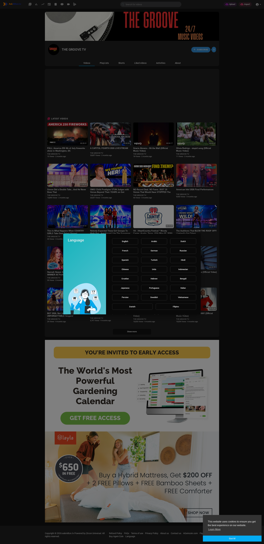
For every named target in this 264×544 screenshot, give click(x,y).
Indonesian (183, 269)
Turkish (154, 260)
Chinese (125, 269)
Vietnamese (183, 297)
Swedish (154, 297)
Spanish (125, 260)
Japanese (125, 288)
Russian (183, 251)
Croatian (125, 279)
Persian (125, 297)
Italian (183, 288)
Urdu (154, 269)
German (154, 251)
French (125, 251)
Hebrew (154, 279)
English (125, 241)
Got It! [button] (232, 538)
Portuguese (154, 288)
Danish (132, 306)
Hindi (183, 260)
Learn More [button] (214, 529)
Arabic (154, 241)
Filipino (176, 306)
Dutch (183, 241)
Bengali (183, 279)
